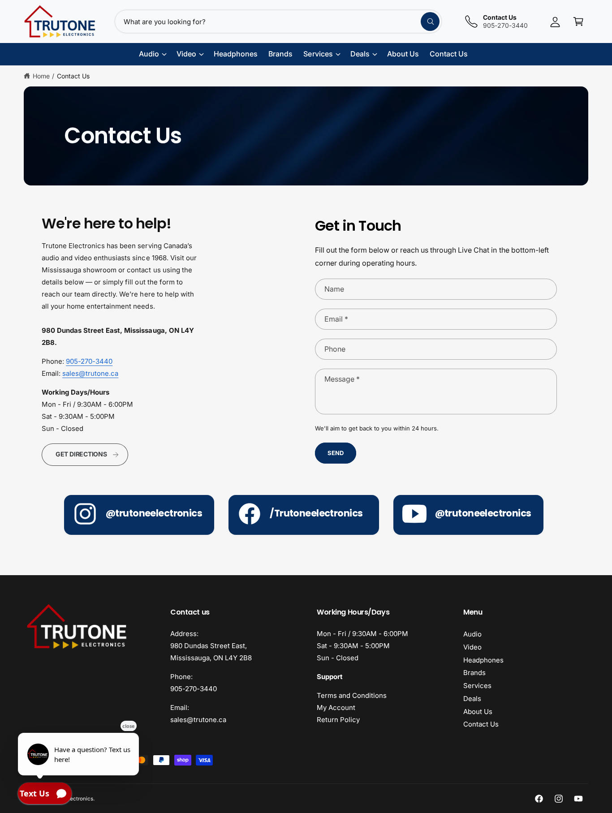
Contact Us (73, 76)
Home (41, 76)
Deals (472, 698)
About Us (477, 711)
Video (472, 647)
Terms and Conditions (352, 695)
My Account (336, 707)
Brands (474, 672)
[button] (578, 21)
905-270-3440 (89, 361)
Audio (472, 634)
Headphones (483, 660)
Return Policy (338, 719)
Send (335, 452)
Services (477, 685)
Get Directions (81, 454)
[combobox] (278, 21)
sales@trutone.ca (90, 373)
